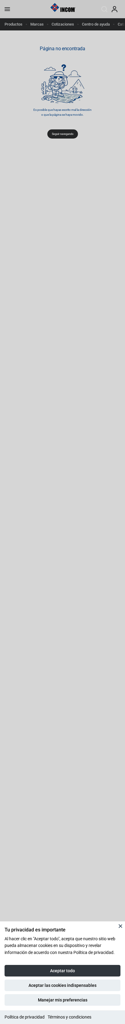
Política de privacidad (25, 1017)
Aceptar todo (62, 970)
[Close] (120, 926)
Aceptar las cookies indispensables (62, 985)
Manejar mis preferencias (62, 1000)
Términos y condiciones (69, 1017)
